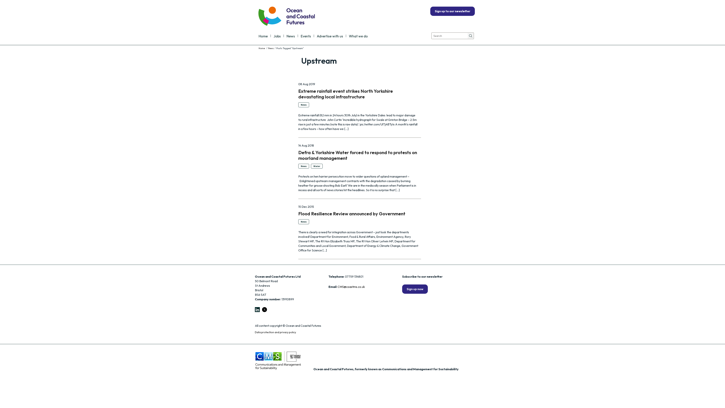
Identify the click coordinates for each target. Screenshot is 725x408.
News (291, 36)
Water (316, 166)
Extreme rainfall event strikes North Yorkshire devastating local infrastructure (345, 94)
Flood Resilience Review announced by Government (351, 213)
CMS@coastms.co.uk (351, 287)
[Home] (262, 48)
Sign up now (415, 289)
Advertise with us (330, 36)
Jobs (277, 36)
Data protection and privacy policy (275, 332)
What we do (358, 36)
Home (263, 36)
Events (306, 36)
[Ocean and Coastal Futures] (286, 16)
